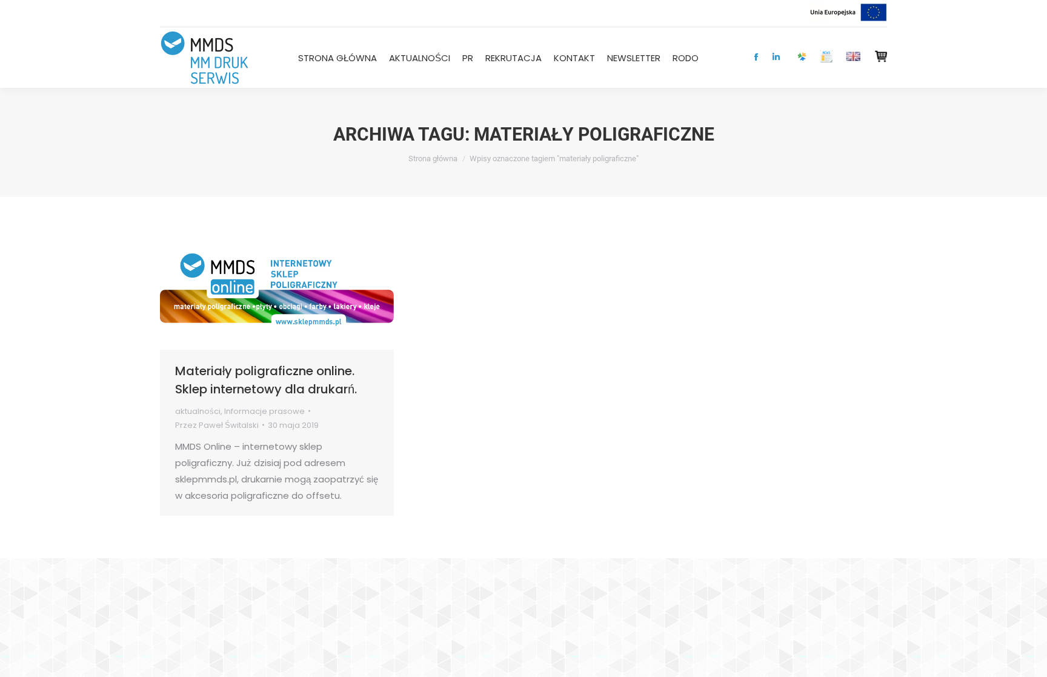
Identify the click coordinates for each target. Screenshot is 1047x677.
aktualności (198, 411)
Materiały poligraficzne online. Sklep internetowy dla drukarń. (266, 380)
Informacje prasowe (264, 411)
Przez (217, 425)
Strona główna (432, 158)
